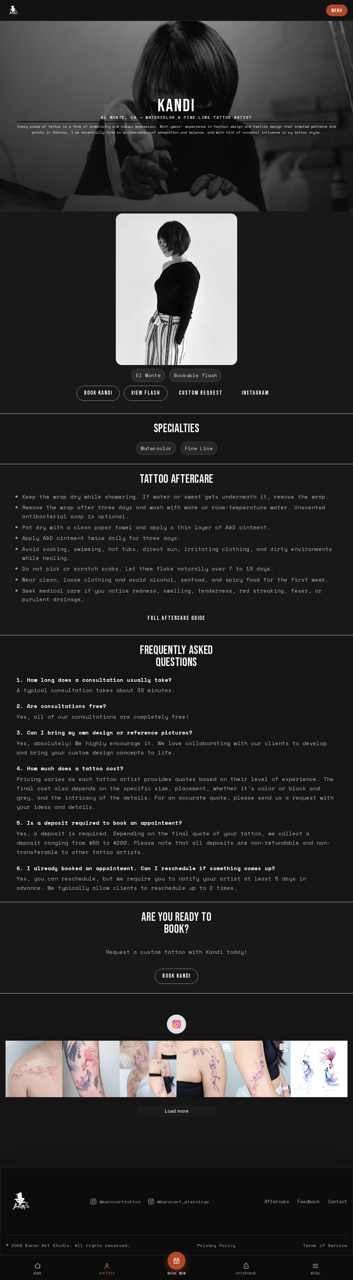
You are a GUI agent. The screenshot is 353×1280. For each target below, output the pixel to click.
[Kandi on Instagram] (176, 1024)
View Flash (145, 392)
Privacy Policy (216, 1245)
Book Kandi (98, 392)
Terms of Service (325, 1245)
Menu (336, 10)
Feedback (308, 1201)
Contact (337, 1201)
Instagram (255, 392)
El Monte (148, 375)
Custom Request (200, 392)
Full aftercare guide (176, 618)
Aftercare (276, 1201)
